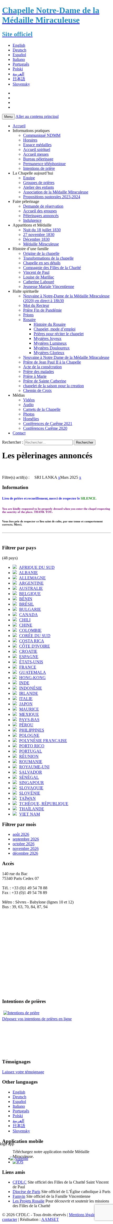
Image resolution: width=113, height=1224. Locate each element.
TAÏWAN (27, 798)
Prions (28, 315)
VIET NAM (29, 814)
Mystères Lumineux (50, 343)
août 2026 (21, 834)
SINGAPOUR (31, 782)
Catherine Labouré (38, 282)
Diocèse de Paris (26, 1191)
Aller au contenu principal (37, 116)
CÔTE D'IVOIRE (34, 646)
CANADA (28, 614)
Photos (28, 414)
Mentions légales (83, 1214)
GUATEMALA (32, 672)
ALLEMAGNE (32, 578)
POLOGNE (29, 735)
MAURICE (29, 709)
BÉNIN (25, 599)
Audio (28, 404)
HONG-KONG (32, 677)
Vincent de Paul (36, 272)
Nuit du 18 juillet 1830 (42, 230)
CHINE (25, 625)
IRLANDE (28, 693)
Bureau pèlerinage (38, 159)
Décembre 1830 (36, 239)
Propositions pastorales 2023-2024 (51, 197)
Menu (8, 117)
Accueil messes (36, 154)
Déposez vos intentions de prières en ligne (37, 1019)
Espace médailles (37, 145)
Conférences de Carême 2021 (47, 423)
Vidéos (29, 400)
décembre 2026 (25, 853)
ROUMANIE (30, 761)
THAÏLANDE (31, 809)
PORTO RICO (31, 746)
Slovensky (21, 84)
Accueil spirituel (36, 149)
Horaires (30, 140)
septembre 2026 (26, 839)
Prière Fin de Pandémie (42, 310)
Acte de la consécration (42, 367)
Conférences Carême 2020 (45, 428)
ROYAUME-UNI (34, 767)
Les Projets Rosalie (28, 1201)
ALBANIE (28, 572)
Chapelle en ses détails (41, 263)
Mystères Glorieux (49, 352)
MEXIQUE (29, 714)
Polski (18, 69)
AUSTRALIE (31, 588)
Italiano (19, 59)
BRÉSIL (26, 604)
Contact (19, 433)
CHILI (24, 620)
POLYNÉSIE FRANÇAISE (43, 740)
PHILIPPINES (31, 730)
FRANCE (27, 667)
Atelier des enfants (38, 187)
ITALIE (26, 698)
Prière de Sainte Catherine (44, 381)
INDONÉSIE (30, 688)
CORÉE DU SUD (34, 635)
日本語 (19, 79)
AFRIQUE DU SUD (37, 567)
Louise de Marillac (38, 277)
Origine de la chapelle (41, 253)
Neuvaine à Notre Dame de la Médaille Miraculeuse (66, 357)
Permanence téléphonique (44, 163)
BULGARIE (30, 609)
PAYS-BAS (29, 719)
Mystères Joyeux (47, 338)
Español (19, 54)
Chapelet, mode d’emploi (54, 329)
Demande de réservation (43, 206)
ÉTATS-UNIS (31, 662)
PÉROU (26, 725)
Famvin (19, 1196)
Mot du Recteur (36, 305)
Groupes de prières (38, 182)
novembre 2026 (26, 848)
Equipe (29, 178)
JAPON (26, 704)
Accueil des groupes (40, 211)
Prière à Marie (35, 376)
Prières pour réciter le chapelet (59, 334)
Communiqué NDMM (41, 135)
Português (21, 64)
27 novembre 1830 (38, 234)
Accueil (19, 126)
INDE (24, 683)
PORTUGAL (30, 751)
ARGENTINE (31, 583)
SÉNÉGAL (29, 777)
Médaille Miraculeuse (41, 244)
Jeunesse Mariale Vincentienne (48, 286)
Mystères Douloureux (52, 348)
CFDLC (20, 1182)
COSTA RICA (31, 641)
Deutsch (19, 50)
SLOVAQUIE (31, 788)
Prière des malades (38, 371)
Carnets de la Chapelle (41, 409)
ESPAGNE (28, 656)
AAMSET (50, 1219)
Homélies (31, 419)
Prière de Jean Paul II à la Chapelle (52, 362)
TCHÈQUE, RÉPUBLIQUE (43, 803)
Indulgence (32, 220)
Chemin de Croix (37, 390)
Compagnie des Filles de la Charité (52, 267)
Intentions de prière (39, 168)
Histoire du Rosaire (50, 324)
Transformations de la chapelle (48, 258)
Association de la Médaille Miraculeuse (55, 192)
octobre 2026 (23, 844)
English (19, 45)
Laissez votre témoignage (23, 1072)
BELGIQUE (30, 593)
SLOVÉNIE (29, 793)
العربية (18, 74)
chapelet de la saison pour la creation (53, 386)
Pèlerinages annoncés (41, 215)
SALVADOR (30, 772)
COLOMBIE (30, 630)
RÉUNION (29, 756)
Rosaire (29, 319)
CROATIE (28, 651)
